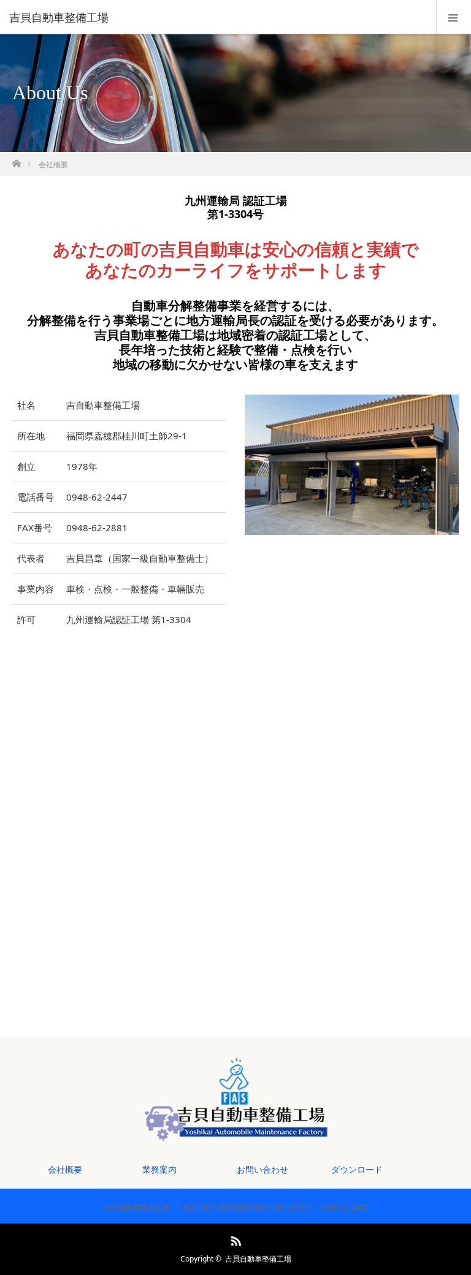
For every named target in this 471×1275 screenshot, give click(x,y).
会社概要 (65, 1169)
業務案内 (159, 1169)
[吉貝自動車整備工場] (217, 17)
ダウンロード (357, 1169)
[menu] (453, 17)
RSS (234, 1239)
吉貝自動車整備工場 (258, 1259)
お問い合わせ (262, 1169)
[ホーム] (16, 160)
